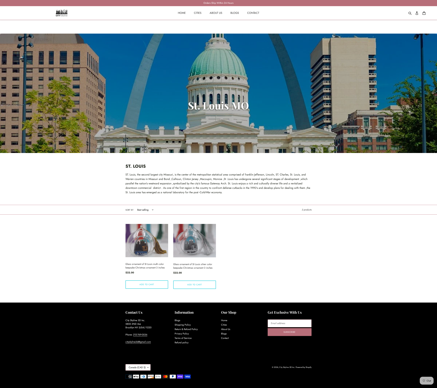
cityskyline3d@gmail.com (138, 341)
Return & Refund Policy (186, 329)
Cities (224, 324)
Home (224, 320)
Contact (225, 338)
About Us (225, 329)
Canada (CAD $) (137, 367)
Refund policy (181, 342)
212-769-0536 (140, 334)
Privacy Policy (182, 333)
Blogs (177, 320)
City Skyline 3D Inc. (287, 367)
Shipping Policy (183, 324)
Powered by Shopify (304, 367)
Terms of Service (183, 338)
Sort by (129, 209)
